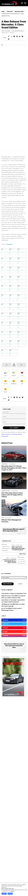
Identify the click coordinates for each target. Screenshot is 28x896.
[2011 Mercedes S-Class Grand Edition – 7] (5, 270)
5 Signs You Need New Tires (18, 593)
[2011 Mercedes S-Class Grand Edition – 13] (5, 288)
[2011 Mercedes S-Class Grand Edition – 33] (22, 343)
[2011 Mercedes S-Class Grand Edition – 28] (5, 334)
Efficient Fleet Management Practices (11, 521)
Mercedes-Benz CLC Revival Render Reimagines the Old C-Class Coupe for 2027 (13, 468)
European (9, 11)
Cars (13, 31)
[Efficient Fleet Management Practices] (14, 507)
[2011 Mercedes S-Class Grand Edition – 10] (5, 279)
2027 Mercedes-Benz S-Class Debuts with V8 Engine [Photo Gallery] (12, 495)
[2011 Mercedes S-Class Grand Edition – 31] (5, 343)
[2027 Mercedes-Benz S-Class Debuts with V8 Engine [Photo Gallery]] (14, 480)
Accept (4, 893)
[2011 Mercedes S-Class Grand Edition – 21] (22, 306)
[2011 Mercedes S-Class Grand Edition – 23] (14, 316)
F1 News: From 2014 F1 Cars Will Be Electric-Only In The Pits (9, 561)
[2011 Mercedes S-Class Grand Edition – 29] (14, 334)
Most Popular (7, 584)
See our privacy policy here (7, 888)
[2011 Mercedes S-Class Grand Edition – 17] (14, 297)
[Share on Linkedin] (19, 36)
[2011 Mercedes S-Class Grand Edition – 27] (22, 325)
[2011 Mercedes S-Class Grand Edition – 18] (22, 297)
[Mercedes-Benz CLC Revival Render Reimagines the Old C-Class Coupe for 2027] (14, 454)
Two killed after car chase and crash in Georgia (13, 605)
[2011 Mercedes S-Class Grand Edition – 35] (14, 352)
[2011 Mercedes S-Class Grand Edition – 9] (22, 270)
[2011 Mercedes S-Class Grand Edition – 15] (22, 288)
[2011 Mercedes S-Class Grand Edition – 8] (14, 270)
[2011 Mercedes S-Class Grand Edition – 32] (14, 343)
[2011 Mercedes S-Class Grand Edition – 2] (14, 251)
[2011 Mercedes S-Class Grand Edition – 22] (5, 316)
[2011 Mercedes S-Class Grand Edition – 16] (5, 297)
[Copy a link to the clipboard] (8, 39)
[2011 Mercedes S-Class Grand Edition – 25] (5, 325)
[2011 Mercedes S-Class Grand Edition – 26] (14, 325)
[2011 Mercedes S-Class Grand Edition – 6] (22, 260)
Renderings (4, 464)
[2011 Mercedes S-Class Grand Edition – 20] (14, 306)
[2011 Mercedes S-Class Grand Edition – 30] (22, 334)
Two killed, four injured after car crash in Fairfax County (13, 597)
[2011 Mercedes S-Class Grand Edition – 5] (14, 260)
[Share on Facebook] (8, 36)
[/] (21, 3)
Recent (20, 584)
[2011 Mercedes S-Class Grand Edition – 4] (5, 260)
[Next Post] (22, 560)
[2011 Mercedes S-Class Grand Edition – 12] (22, 279)
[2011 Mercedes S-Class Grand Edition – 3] (22, 251)
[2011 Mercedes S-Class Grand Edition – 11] (14, 279)
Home (3, 11)
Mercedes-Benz (19, 11)
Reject (10, 893)
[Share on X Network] (11, 36)
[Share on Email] (22, 36)
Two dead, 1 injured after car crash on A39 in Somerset (13, 601)
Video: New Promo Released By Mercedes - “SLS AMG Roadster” (19, 548)
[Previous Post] (6, 547)
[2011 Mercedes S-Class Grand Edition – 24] (22, 316)
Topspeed (9, 244)
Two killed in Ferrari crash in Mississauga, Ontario (11, 609)
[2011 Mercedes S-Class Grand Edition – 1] (5, 251)
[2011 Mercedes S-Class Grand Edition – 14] (14, 288)
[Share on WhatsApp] (14, 36)
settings (12, 891)
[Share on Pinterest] (17, 36)
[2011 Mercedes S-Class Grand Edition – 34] (5, 352)
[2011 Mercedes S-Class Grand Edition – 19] (5, 306)
